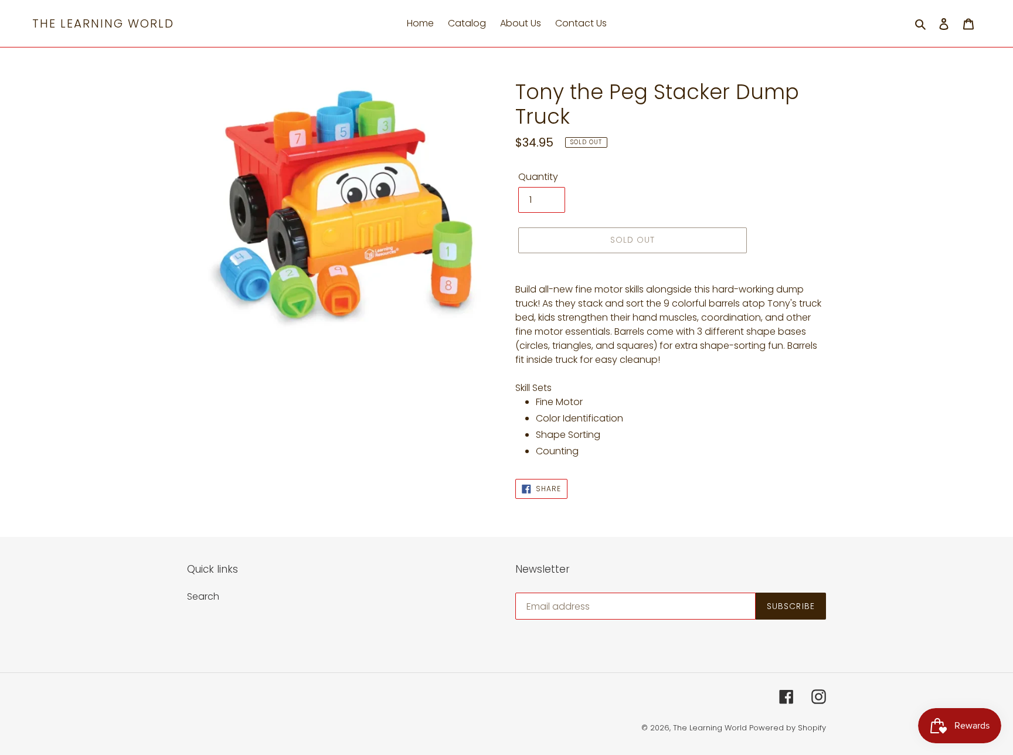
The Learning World (103, 23)
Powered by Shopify (787, 727)
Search (203, 596)
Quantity (538, 176)
